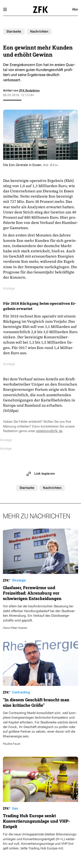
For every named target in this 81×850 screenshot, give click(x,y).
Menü (5, 9)
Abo (75, 9)
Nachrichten (39, 31)
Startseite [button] (40, 9)
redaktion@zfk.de (49, 431)
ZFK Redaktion (29, 90)
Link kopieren (44, 474)
